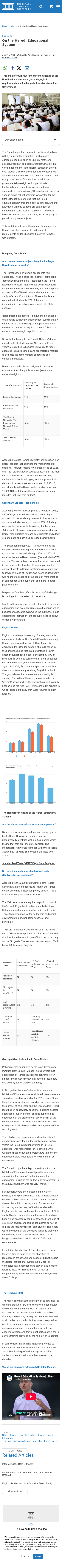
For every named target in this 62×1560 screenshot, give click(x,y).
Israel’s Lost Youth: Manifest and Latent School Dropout (27, 1473)
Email (27, 68)
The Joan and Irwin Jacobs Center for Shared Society (30, 1441)
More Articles (15, 1491)
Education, (24, 1435)
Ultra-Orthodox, (10, 1435)
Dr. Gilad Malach (9, 57)
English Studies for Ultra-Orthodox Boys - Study (27, 1483)
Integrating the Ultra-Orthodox (18, 1464)
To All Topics (15, 1450)
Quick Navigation (14, 139)
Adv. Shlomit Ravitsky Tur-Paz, (42, 55)
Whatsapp (5, 68)
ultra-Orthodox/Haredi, (42, 1435)
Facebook (12, 68)
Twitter (20, 68)
